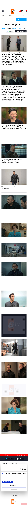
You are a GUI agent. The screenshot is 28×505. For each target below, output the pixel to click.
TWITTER (19, 455)
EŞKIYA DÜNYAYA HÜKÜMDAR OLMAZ (9, 15)
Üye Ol (2, 455)
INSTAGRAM (21, 455)
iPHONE (19, 458)
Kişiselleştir (13, 485)
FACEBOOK (17, 455)
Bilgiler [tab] (8, 473)
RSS (27, 455)
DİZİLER (3, 463)
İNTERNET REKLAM (16, 493)
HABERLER (14, 463)
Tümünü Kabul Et (7, 481)
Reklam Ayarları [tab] (16, 473)
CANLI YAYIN (24, 504)
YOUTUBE (24, 455)
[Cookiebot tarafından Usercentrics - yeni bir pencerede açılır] (20, 469)
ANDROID (9, 458)
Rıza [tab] (3, 473)
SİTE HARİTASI (15, 495)
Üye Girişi (9, 455)
